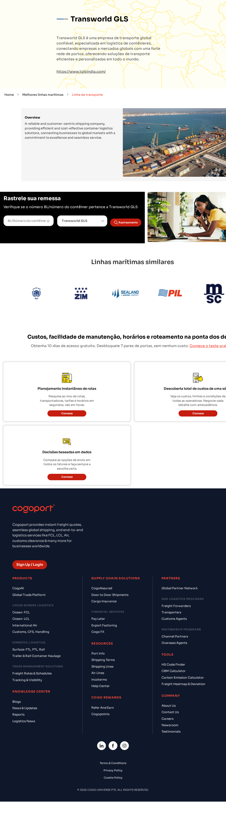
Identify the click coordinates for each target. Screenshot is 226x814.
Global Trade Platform (28, 595)
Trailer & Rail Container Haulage (36, 656)
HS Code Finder (173, 664)
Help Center (100, 686)
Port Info (98, 653)
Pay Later (98, 619)
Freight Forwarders (176, 606)
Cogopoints (100, 714)
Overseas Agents (174, 643)
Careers (167, 719)
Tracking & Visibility (27, 680)
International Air (24, 625)
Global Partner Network (180, 588)
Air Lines (97, 673)
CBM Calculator (174, 671)
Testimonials (171, 731)
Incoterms (99, 680)
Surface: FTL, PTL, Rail (28, 649)
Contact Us (170, 712)
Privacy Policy (113, 770)
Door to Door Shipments (109, 595)
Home (9, 95)
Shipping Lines (102, 666)
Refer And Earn (102, 708)
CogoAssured (101, 588)
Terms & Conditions (113, 763)
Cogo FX (97, 632)
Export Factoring (104, 625)
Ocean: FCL (21, 612)
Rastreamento (128, 222)
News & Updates (24, 708)
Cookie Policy (113, 777)
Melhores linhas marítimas (43, 95)
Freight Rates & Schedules (32, 673)
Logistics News (23, 721)
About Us (169, 706)
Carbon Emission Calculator (183, 678)
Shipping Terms (103, 660)
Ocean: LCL (20, 619)
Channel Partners (175, 636)
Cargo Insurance (104, 601)
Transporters (171, 612)
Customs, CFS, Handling (30, 632)
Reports (18, 714)
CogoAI (18, 588)
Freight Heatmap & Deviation (183, 684)
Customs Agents (174, 619)
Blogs (16, 702)
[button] (82, 221)
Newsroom (170, 725)
